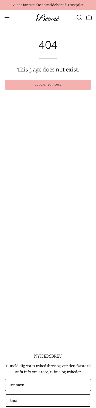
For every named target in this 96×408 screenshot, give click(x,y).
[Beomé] (48, 17)
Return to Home (48, 84)
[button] (78, 17)
